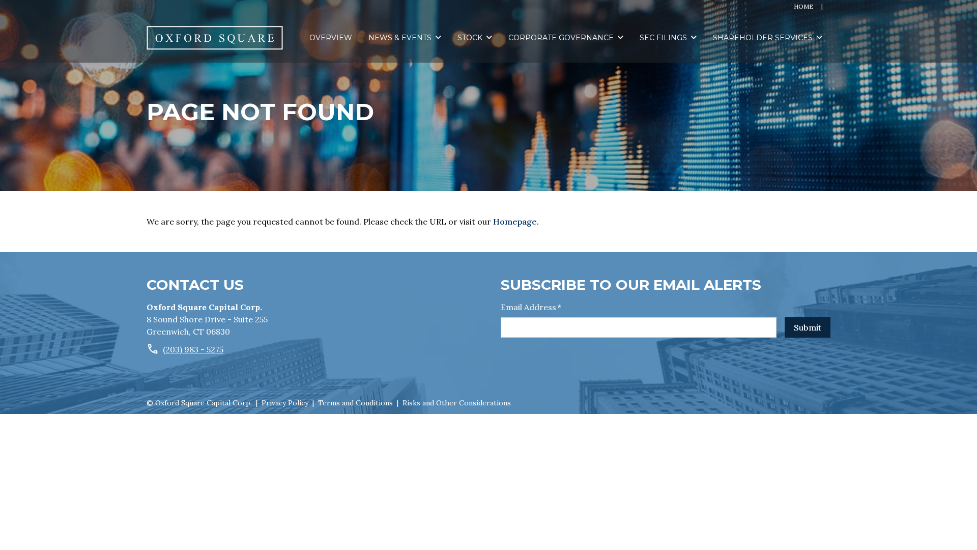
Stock (469, 37)
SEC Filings (663, 37)
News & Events (400, 37)
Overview (330, 37)
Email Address (531, 306)
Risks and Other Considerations (457, 402)
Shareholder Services (763, 37)
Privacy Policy (285, 402)
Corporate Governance (561, 37)
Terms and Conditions (355, 402)
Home (804, 6)
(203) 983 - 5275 (193, 349)
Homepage (515, 221)
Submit (807, 327)
